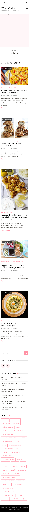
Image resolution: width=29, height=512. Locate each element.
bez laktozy (6, 423)
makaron (5, 452)
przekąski (13, 466)
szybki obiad (22, 470)
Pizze (2, 320)
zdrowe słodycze (8, 495)
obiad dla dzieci (8, 456)
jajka (4, 445)
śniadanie (14, 499)
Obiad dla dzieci (4, 263)
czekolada (6, 431)
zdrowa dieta (17, 484)
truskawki (6, 474)
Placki (10, 87)
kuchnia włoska (8, 448)
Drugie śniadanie (5, 261)
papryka (19, 459)
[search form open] (26, 2)
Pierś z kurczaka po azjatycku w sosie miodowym (11, 378)
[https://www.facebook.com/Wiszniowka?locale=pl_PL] (3, 366)
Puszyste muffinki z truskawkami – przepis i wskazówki (13, 396)
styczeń (12, 470)
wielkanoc (20, 481)
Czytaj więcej (4, 108)
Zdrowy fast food (21, 263)
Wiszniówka (8, 8)
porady (5, 466)
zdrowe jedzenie (8, 488)
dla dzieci (23, 438)
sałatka (22, 466)
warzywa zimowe (8, 481)
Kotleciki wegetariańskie (6, 141)
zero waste (20, 495)
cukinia (18, 427)
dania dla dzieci (18, 431)
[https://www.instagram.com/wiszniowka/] (8, 366)
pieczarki (15, 463)
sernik (4, 470)
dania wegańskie (8, 434)
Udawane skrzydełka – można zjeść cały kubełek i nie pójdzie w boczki (14, 216)
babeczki (5, 420)
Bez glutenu (4, 87)
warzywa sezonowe (9, 477)
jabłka (18, 441)
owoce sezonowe (8, 459)
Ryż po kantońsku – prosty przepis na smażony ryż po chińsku (14, 408)
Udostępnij (8, 68)
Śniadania (16, 87)
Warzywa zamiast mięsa (20, 141)
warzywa (16, 474)
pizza (22, 463)
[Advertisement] (14, 31)
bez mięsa (16, 423)
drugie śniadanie (8, 441)
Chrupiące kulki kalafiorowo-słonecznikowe (12, 145)
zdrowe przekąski (8, 491)
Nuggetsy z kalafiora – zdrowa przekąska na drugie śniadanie (12, 267)
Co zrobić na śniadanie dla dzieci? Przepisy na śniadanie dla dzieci (13, 402)
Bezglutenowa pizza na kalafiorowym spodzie (9, 324)
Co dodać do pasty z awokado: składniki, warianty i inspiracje (12, 390)
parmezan (6, 463)
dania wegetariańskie (9, 438)
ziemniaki (5, 499)
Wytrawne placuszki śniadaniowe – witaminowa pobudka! (14, 91)
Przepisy (13, 263)
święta (23, 499)
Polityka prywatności (14, 509)
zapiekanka (6, 484)
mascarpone (16, 452)
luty (17, 448)
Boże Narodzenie (8, 427)
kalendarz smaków (15, 445)
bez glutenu (15, 420)
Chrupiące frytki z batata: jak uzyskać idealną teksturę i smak (13, 384)
